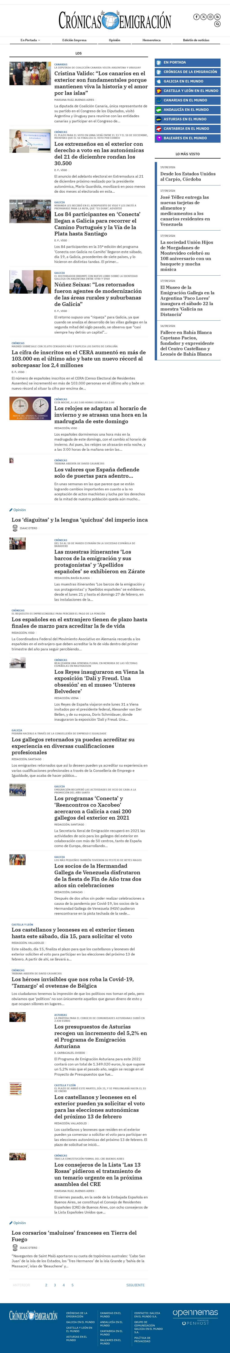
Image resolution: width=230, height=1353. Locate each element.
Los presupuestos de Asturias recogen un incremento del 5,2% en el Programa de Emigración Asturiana (100, 1036)
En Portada (29, 40)
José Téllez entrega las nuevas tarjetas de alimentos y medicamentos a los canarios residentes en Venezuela (185, 210)
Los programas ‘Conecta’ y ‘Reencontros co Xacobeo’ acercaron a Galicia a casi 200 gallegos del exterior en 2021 (92, 808)
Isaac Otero (29, 528)
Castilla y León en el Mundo (190, 90)
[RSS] (217, 17)
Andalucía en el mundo (111, 1323)
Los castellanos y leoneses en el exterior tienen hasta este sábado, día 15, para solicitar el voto (73, 933)
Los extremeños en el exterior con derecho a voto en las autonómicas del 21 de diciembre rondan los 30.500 (99, 153)
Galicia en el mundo (80, 1322)
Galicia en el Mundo (183, 81)
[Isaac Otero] (15, 528)
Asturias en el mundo (76, 1338)
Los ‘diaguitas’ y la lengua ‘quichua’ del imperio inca (80, 519)
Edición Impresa (74, 40)
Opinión (114, 40)
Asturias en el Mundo (184, 119)
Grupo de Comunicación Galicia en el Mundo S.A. (148, 1327)
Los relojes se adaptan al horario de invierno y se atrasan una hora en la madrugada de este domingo (100, 415)
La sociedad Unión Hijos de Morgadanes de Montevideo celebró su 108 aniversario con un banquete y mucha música (186, 255)
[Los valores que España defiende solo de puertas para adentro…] (11, 460)
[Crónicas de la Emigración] (115, 20)
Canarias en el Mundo (185, 100)
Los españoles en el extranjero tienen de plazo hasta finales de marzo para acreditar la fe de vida (79, 622)
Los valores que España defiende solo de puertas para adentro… (96, 473)
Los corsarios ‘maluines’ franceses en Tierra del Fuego (74, 1236)
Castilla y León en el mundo (79, 1329)
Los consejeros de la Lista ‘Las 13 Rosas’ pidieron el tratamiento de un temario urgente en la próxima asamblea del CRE (98, 1174)
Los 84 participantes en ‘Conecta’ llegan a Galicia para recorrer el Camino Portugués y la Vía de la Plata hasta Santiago (97, 223)
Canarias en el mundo (110, 1314)
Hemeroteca (152, 40)
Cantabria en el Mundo (186, 128)
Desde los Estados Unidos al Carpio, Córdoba (188, 176)
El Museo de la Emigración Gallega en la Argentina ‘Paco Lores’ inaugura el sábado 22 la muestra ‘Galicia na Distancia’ (187, 300)
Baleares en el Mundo (185, 137)
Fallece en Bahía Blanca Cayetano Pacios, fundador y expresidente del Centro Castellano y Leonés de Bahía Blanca (187, 343)
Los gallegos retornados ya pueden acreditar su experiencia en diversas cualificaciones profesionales (73, 746)
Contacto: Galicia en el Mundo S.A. (147, 1314)
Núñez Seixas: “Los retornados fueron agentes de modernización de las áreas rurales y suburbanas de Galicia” (98, 294)
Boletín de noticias (196, 40)
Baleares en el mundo (110, 1341)
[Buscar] (217, 24)
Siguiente (135, 1285)
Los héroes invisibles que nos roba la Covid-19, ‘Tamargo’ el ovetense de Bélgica (73, 982)
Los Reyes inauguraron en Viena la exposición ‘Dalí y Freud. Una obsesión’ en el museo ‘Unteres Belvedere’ (99, 681)
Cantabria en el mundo (111, 1332)
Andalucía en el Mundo (186, 109)
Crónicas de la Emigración (190, 71)
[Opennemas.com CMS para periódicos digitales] (195, 1317)
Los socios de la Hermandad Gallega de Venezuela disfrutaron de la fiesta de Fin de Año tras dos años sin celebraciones (97, 875)
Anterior (21, 1285)
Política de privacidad (142, 1339)
